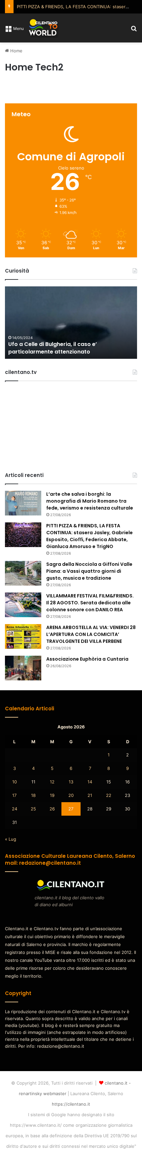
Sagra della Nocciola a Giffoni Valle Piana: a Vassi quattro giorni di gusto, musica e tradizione (89, 571)
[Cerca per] (133, 30)
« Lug (10, 839)
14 (90, 781)
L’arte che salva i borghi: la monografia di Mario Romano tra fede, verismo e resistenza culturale (89, 501)
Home (15, 50)
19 (52, 795)
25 (33, 808)
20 (71, 795)
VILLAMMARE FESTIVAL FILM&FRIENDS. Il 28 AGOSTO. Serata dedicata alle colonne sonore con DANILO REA (90, 602)
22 (108, 795)
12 (52, 781)
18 (33, 795)
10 (14, 781)
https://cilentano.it (71, 1104)
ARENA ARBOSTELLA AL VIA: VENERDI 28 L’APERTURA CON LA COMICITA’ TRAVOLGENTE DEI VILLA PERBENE (91, 634)
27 (70, 808)
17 (14, 795)
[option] (71, 322)
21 (90, 795)
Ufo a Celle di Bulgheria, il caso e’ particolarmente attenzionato (52, 347)
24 (14, 808)
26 (52, 808)
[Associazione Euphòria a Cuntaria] (23, 668)
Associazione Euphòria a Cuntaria (87, 659)
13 (71, 781)
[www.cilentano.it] (43, 28)
